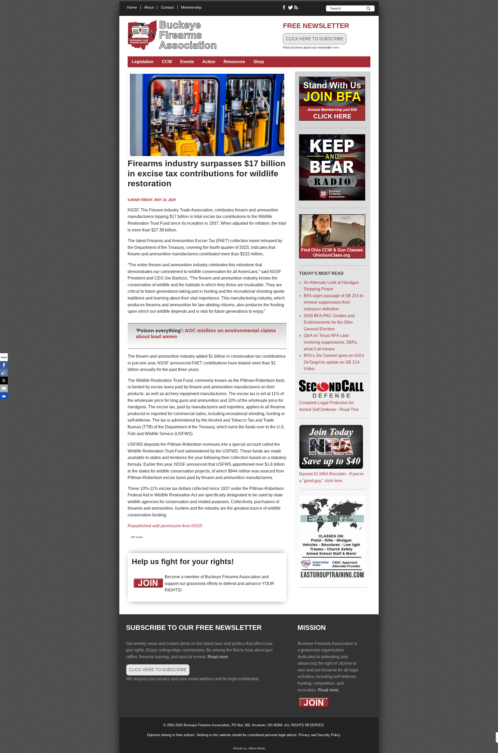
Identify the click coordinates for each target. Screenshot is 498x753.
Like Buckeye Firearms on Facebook (284, 7)
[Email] (4, 388)
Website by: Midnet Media (249, 748)
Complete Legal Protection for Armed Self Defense (326, 406)
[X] (4, 380)
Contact (167, 7)
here (336, 47)
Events (187, 61)
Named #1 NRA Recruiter (322, 474)
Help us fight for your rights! (183, 561)
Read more (218, 657)
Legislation (143, 61)
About (149, 7)
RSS (296, 7)
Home (132, 7)
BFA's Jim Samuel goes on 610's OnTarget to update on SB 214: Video (334, 362)
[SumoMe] (4, 396)
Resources (234, 61)
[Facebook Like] (4, 373)
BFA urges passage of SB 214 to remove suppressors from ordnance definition (333, 302)
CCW (167, 61)
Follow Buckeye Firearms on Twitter (290, 7)
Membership (191, 7)
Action (208, 61)
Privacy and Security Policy (319, 735)
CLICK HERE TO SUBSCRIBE (315, 39)
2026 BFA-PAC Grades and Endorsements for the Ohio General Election (329, 322)
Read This (349, 409)
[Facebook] (4, 365)
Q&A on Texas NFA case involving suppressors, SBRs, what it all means (331, 342)
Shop (258, 61)
